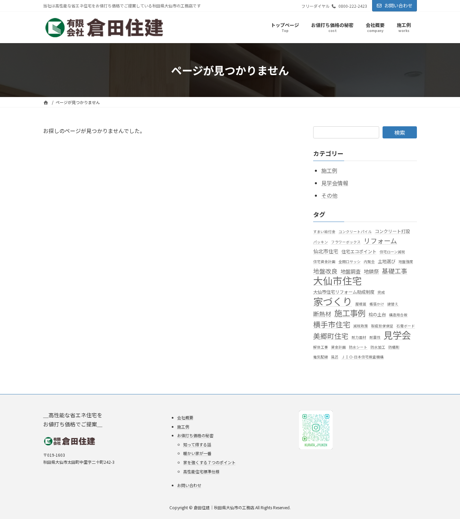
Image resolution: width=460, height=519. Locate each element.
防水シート (358, 347)
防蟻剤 (393, 347)
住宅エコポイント (358, 252)
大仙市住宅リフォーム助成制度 (343, 292)
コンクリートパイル (355, 231)
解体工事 (320, 347)
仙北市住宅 (325, 251)
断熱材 (322, 314)
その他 (329, 195)
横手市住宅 (331, 324)
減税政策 (360, 325)
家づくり (332, 301)
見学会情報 (334, 183)
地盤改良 (325, 271)
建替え (392, 304)
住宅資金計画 (324, 261)
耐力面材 (359, 337)
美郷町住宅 (331, 335)
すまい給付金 (324, 231)
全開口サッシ (349, 261)
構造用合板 (398, 315)
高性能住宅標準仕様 (201, 471)
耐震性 (375, 337)
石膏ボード (405, 325)
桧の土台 (377, 315)
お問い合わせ (398, 5)
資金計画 (338, 347)
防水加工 (377, 347)
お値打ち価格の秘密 (195, 435)
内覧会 (369, 261)
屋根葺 (360, 304)
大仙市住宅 (337, 280)
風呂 (334, 357)
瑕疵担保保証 (382, 325)
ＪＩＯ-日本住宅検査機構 (362, 357)
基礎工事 (394, 270)
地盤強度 (405, 261)
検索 (399, 132)
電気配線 (320, 357)
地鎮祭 (371, 271)
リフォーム (380, 240)
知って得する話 (197, 444)
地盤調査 (350, 271)
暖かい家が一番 (197, 453)
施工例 (329, 171)
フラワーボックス (346, 242)
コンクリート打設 (392, 231)
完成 (381, 292)
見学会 (397, 334)
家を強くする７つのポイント (209, 462)
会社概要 (185, 417)
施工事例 (349, 313)
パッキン (320, 242)
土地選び (386, 261)
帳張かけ (376, 304)
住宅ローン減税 (392, 252)
